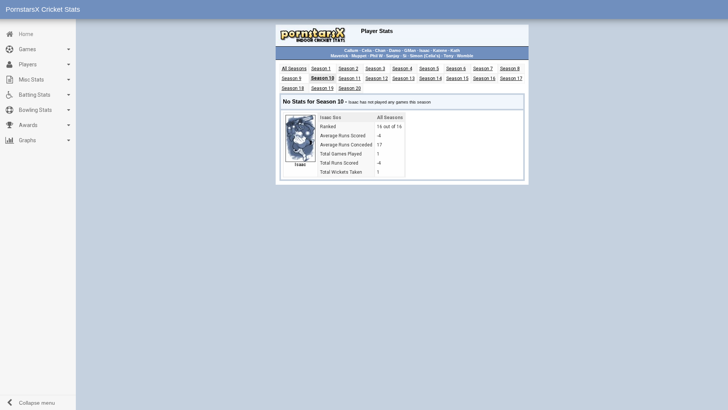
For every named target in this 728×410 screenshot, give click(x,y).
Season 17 (511, 78)
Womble (465, 55)
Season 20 (350, 88)
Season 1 (321, 68)
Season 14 (430, 78)
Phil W (376, 55)
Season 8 (510, 68)
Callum (351, 50)
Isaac (424, 50)
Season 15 (457, 78)
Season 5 (429, 68)
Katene (440, 50)
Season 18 (293, 88)
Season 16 (484, 78)
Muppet (359, 55)
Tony (448, 55)
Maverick (339, 55)
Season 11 (350, 78)
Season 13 (403, 78)
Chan (380, 50)
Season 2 (348, 68)
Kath (455, 50)
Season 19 (322, 88)
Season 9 (291, 78)
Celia (367, 50)
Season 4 (402, 68)
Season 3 (375, 68)
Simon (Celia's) (425, 55)
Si (404, 55)
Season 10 (322, 78)
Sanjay (392, 55)
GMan (410, 50)
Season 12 (377, 78)
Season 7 (483, 68)
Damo (395, 50)
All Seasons (294, 68)
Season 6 (456, 68)
